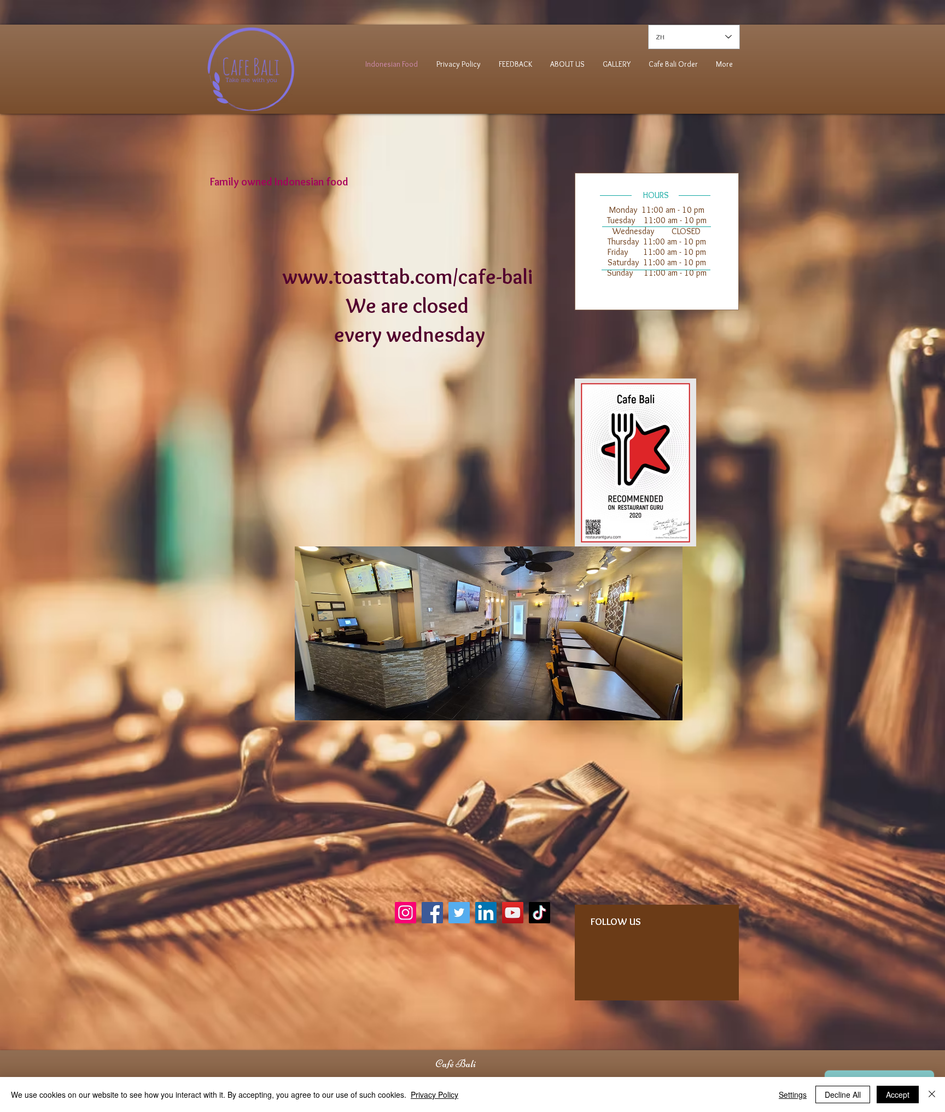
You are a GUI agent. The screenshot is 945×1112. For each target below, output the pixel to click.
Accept (897, 1094)
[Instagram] (405, 912)
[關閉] (931, 1094)
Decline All (843, 1094)
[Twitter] (459, 912)
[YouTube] (512, 912)
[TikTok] (539, 912)
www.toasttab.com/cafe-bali (409, 276)
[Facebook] (432, 912)
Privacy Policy (434, 1094)
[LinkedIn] (486, 912)
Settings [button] (793, 1094)
